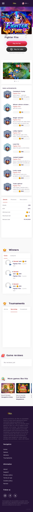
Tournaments (7, 458)
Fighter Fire (17, 93)
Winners (6, 455)
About (5, 469)
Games (5, 452)
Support (6, 472)
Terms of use (7, 478)
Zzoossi (15, 261)
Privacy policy (8, 475)
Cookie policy (7, 480)
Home (5, 449)
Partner (5, 483)
